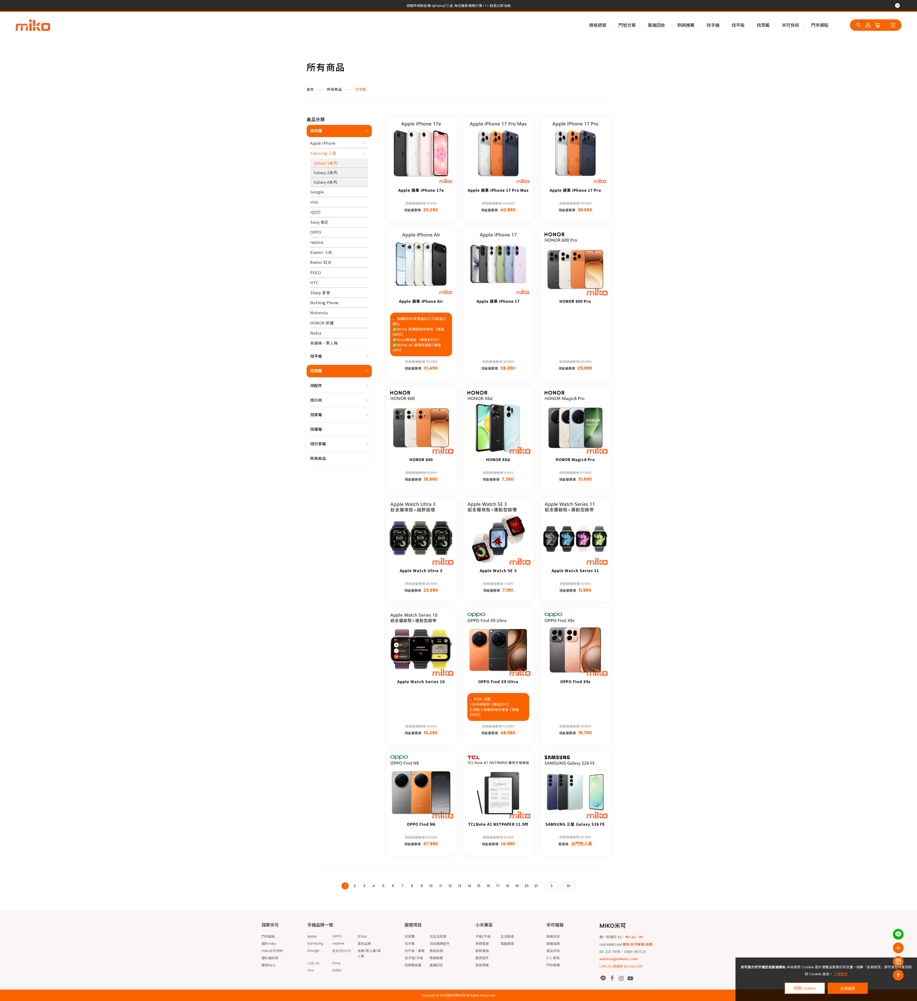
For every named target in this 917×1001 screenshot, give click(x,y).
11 (440, 886)
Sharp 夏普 (320, 292)
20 (526, 886)
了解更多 (841, 974)
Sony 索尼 (319, 222)
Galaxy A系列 (325, 182)
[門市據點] (898, 961)
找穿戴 (763, 25)
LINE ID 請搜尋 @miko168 (620, 966)
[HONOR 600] (421, 422)
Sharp (362, 936)
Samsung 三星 (323, 153)
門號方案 (627, 25)
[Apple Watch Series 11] (575, 533)
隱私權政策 (269, 958)
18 (507, 886)
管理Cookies (805, 988)
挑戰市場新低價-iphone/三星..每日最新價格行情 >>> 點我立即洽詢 (458, 5)
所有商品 (334, 89)
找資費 (410, 936)
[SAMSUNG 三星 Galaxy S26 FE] (575, 786)
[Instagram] (621, 978)
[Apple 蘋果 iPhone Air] (421, 263)
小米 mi (313, 963)
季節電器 (482, 943)
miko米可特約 (272, 950)
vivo (314, 202)
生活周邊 (507, 936)
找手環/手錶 (414, 958)
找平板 (738, 25)
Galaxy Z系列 (325, 172)
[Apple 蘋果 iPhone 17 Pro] (575, 152)
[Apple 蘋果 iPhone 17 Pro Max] (498, 152)
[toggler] (367, 131)
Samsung (315, 943)
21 (536, 886)
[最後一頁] (568, 885)
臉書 (648, 944)
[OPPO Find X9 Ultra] (498, 644)
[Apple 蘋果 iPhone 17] (498, 263)
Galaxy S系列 (325, 163)
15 (478, 886)
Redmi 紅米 (320, 262)
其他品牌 (364, 943)
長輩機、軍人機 (324, 343)
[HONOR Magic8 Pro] (575, 422)
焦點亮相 (436, 950)
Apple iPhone (322, 143)
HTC (314, 282)
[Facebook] (612, 978)
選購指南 (553, 943)
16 (488, 886)
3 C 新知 (553, 958)
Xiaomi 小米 (321, 252)
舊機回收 (656, 25)
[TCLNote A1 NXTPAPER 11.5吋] (498, 786)
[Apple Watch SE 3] (498, 533)
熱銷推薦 (685, 25)
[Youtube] (630, 978)
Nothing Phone (324, 302)
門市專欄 (553, 965)
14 (469, 886)
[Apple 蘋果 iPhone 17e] (421, 152)
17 (498, 886)
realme (316, 242)
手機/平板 (482, 936)
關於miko (268, 943)
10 (431, 886)
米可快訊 (790, 25)
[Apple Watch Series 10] (421, 644)
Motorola (319, 312)
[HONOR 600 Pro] (575, 263)
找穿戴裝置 (413, 965)
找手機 (713, 25)
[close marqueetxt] (897, 5)
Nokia (315, 333)
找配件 (316, 386)
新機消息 (553, 936)
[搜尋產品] (858, 25)
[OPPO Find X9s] (575, 644)
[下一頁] (551, 885)
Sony (336, 963)
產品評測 (553, 950)
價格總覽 (597, 25)
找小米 (316, 400)
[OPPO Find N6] (421, 786)
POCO (315, 272)
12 (450, 886)
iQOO (315, 212)
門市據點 (819, 25)
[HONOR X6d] (498, 422)
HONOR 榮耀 (322, 323)
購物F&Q (268, 965)
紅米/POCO (341, 950)
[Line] (603, 978)
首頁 (310, 89)
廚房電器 (482, 950)
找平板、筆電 (415, 950)
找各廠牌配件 (440, 943)
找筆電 (316, 429)
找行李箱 (318, 444)
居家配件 (482, 958)
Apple (312, 936)
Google (317, 192)
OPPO (315, 232)
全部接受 (847, 988)
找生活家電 (438, 936)
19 (517, 886)
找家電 (316, 415)
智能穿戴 (482, 965)
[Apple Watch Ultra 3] (421, 533)
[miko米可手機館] (33, 25)
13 (459, 886)
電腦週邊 (507, 943)
